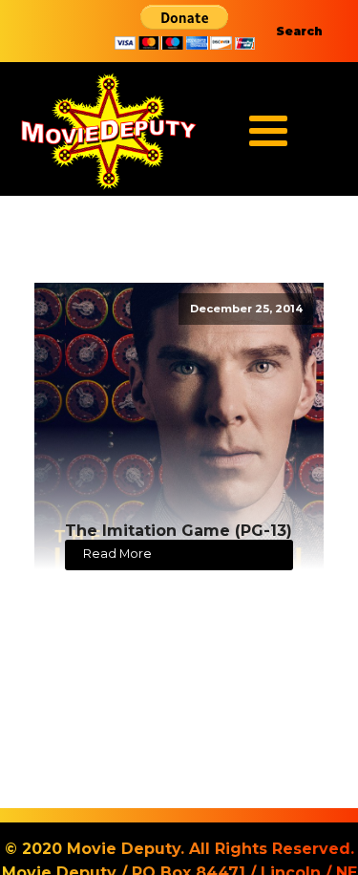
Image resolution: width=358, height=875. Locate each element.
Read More (117, 553)
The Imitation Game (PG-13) (178, 531)
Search (299, 31)
